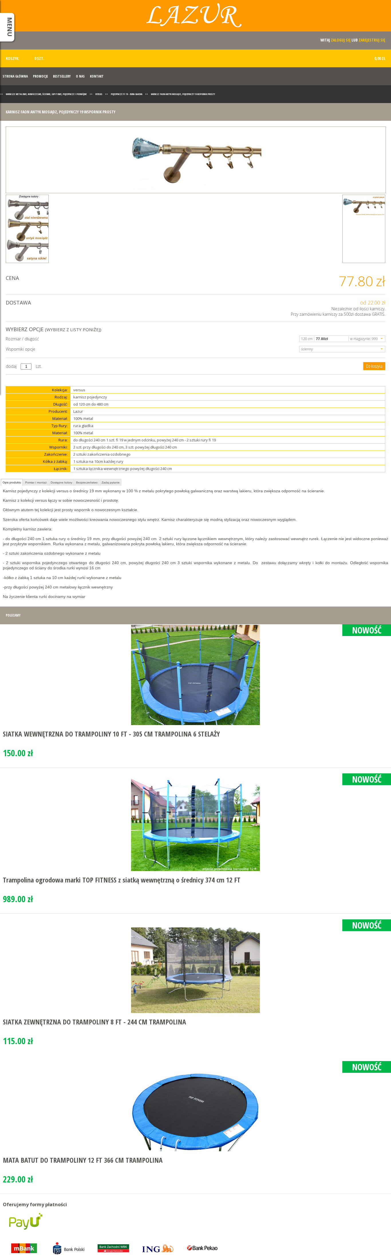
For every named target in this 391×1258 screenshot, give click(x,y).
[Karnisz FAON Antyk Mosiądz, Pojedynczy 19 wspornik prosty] (196, 160)
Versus (98, 94)
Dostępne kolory (61, 482)
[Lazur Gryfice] (195, 18)
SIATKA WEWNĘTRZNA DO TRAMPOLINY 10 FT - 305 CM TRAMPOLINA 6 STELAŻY (111, 733)
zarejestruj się (372, 40)
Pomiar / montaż (36, 482)
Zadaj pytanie (111, 482)
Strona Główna (15, 76)
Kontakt (97, 76)
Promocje (40, 76)
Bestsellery (62, 76)
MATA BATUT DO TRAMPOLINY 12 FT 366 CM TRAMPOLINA (83, 1160)
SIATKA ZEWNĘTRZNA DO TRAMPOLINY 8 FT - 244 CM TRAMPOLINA (94, 1021)
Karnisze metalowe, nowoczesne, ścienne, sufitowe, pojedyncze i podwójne (46, 94)
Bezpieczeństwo (87, 482)
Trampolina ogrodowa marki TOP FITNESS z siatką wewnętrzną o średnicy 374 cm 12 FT (121, 879)
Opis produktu (12, 482)
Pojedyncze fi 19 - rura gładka (126, 94)
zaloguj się (341, 40)
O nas (80, 76)
